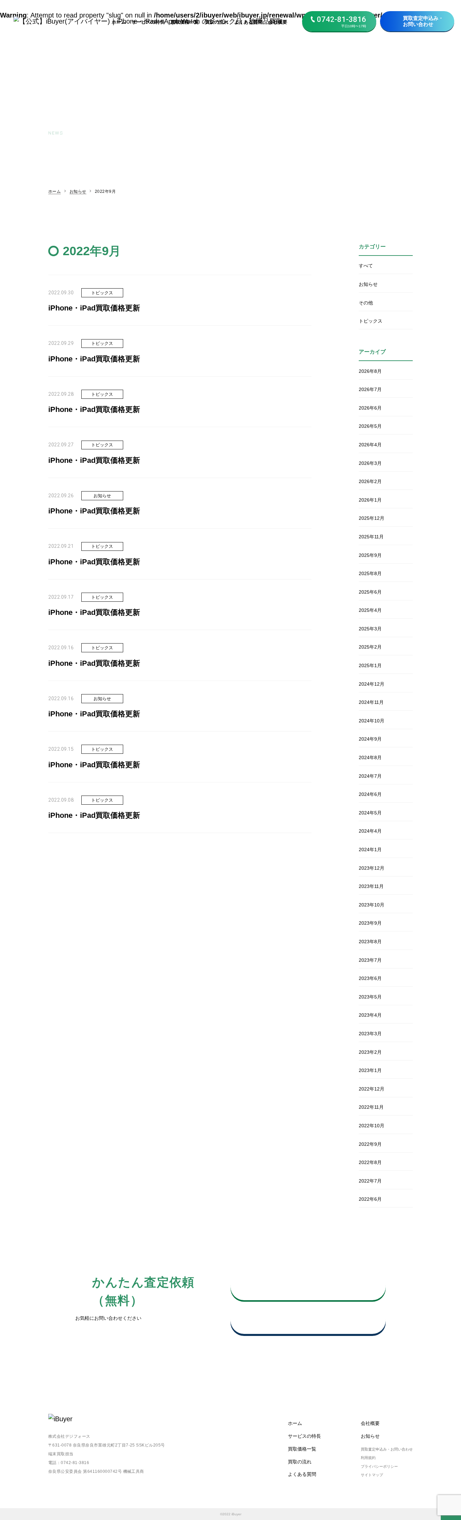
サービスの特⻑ (148, 22)
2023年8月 (370, 941)
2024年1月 (370, 849)
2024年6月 (370, 794)
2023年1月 (370, 1070)
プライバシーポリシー (379, 1466)
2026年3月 (370, 463)
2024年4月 (370, 831)
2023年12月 (371, 868)
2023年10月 (371, 904)
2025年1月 (370, 665)
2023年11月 (371, 886)
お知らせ (78, 191)
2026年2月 (370, 481)
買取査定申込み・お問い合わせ (423, 21)
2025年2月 (370, 647)
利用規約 (368, 1458)
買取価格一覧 (184, 22)
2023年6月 (370, 978)
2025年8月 (370, 573)
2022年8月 (370, 1162)
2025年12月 (371, 518)
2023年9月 (370, 923)
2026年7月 (370, 389)
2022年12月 (371, 1089)
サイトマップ (372, 1475)
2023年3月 (370, 1033)
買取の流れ (216, 22)
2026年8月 (370, 371)
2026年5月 (370, 426)
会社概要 (277, 22)
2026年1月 (370, 500)
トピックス (370, 321)
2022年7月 (370, 1181)
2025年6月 (370, 592)
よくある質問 (248, 22)
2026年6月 (370, 408)
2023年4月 (370, 1015)
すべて (366, 265)
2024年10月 (371, 720)
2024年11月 (371, 702)
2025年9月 (370, 555)
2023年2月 (370, 1052)
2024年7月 (370, 776)
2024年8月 (370, 757)
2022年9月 (370, 1144)
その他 (366, 302)
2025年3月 (370, 628)
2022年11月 (371, 1107)
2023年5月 (370, 997)
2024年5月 (370, 812)
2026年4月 (370, 444)
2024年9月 (370, 739)
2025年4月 (370, 610)
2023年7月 (370, 960)
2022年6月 (370, 1199)
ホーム (119, 22)
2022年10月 (371, 1125)
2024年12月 (371, 684)
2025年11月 (371, 536)
